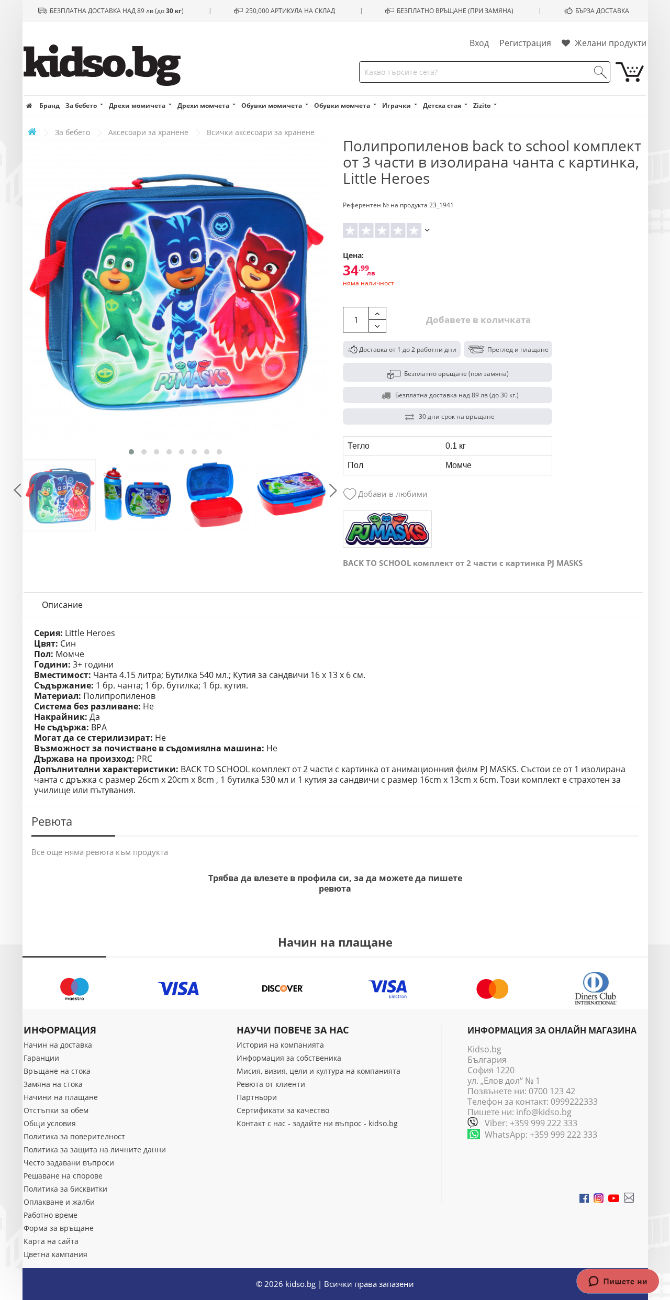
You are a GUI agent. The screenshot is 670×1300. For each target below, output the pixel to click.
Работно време (50, 1215)
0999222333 (574, 1101)
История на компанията (280, 1045)
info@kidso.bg (544, 1112)
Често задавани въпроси (69, 1163)
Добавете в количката (477, 320)
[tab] (62, 605)
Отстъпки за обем (56, 1110)
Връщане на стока (57, 1071)
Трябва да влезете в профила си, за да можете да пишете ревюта (335, 883)
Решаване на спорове (63, 1176)
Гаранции (41, 1058)
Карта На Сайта (51, 1241)
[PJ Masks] (387, 529)
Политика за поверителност (74, 1136)
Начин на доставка (58, 1045)
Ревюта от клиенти (271, 1084)
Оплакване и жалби (59, 1202)
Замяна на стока (53, 1084)
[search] (600, 72)
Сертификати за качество (283, 1110)
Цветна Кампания (55, 1254)
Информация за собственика (289, 1058)
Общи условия (50, 1123)
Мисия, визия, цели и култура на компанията (318, 1071)
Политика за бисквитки (65, 1189)
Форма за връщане (59, 1228)
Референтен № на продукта (385, 205)
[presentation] (17, 490)
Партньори (257, 1097)
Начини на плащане (61, 1097)
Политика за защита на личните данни (95, 1149)
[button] (131, 452)
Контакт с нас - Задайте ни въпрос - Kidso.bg (317, 1123)
